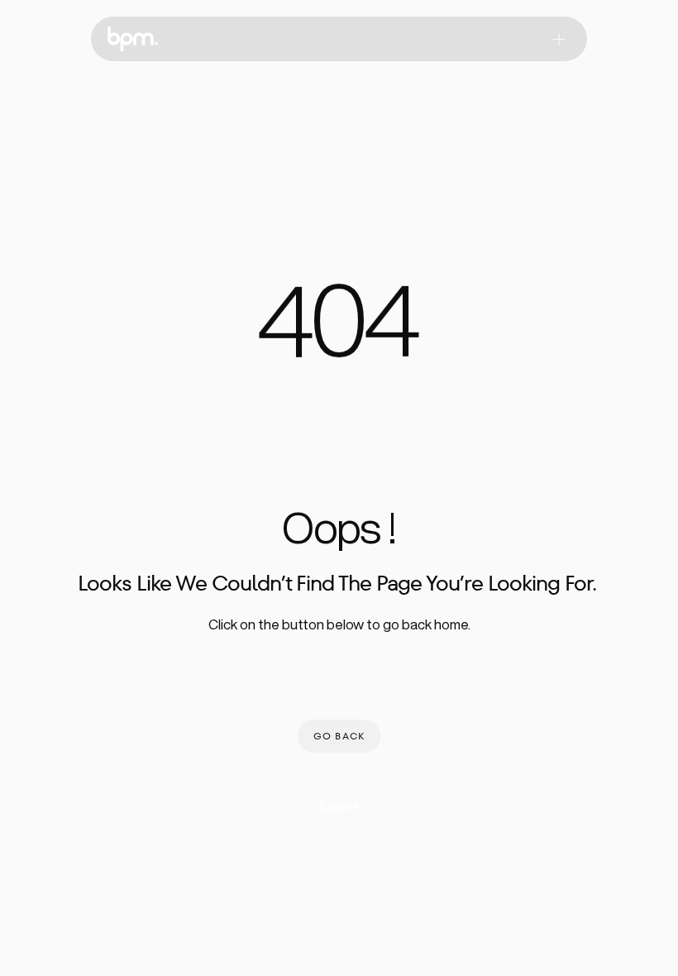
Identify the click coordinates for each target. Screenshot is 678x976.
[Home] (132, 38)
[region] (339, 330)
